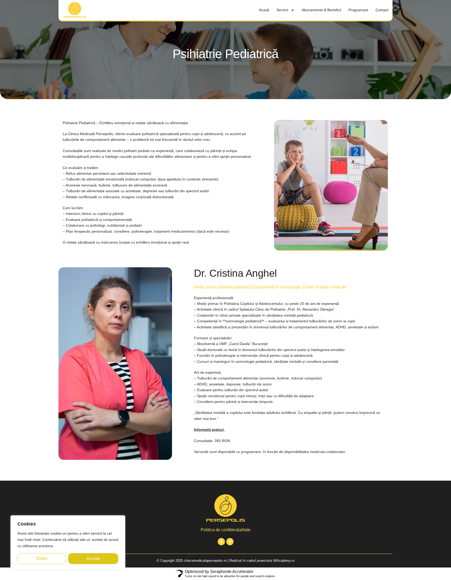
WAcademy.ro (283, 561)
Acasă (264, 10)
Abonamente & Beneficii (321, 10)
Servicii (282, 10)
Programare (358, 10)
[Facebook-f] (221, 541)
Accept (93, 558)
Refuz (41, 558)
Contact (382, 10)
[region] (67, 542)
